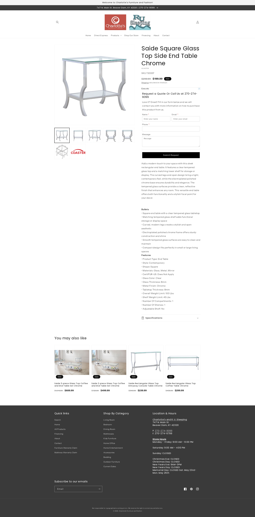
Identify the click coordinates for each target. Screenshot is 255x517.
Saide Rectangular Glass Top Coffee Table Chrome (181, 384)
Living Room (109, 420)
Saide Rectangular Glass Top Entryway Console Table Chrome (146, 384)
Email (175, 114)
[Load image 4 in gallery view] (110, 135)
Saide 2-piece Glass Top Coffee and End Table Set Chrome (108, 384)
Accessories (109, 452)
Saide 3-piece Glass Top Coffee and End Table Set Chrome (71, 384)
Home (57, 424)
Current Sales (109, 466)
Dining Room (109, 429)
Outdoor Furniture (111, 462)
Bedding (107, 457)
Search (57, 420)
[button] (57, 22)
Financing (58, 434)
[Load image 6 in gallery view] (61, 151)
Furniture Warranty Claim (65, 448)
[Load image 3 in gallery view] (94, 135)
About (57, 438)
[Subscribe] (99, 489)
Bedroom (107, 424)
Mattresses (108, 434)
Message (146, 134)
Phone (146, 124)
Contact (58, 443)
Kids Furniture (109, 438)
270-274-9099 (163, 430)
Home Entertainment (113, 448)
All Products (59, 429)
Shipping (145, 83)
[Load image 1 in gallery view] (61, 135)
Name (145, 114)
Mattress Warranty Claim (65, 452)
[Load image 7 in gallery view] (78, 151)
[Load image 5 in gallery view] (127, 135)
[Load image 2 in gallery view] (78, 135)
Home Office (109, 443)
